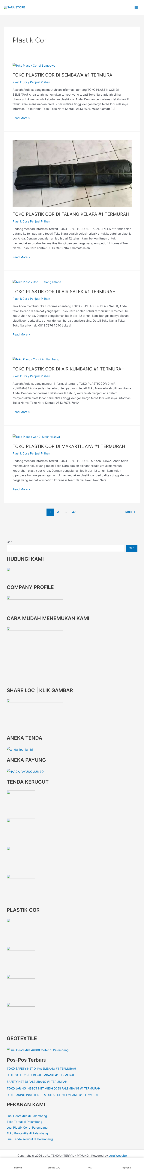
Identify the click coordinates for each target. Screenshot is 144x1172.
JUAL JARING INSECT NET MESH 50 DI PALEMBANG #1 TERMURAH (53, 1095)
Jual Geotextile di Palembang (27, 1116)
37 (74, 512)
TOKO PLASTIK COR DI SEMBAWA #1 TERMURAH (64, 75)
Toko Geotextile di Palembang (27, 1133)
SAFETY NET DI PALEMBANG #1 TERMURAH (37, 1082)
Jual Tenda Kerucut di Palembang (30, 1139)
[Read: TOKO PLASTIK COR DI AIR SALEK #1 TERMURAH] (37, 282)
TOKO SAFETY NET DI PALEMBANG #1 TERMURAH (41, 1068)
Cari (9, 542)
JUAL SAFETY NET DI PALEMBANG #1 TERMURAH (41, 1075)
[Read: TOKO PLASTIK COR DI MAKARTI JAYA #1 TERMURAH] (36, 436)
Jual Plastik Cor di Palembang (27, 1127)
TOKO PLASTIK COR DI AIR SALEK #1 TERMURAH (64, 291)
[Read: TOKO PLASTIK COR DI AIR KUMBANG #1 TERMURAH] (36, 359)
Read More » (21, 118)
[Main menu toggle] (136, 7)
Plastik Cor (20, 82)
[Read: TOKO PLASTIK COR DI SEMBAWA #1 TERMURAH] (34, 65)
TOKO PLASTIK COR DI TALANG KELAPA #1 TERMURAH (71, 214)
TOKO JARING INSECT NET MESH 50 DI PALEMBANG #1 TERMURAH (53, 1088)
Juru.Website (118, 1155)
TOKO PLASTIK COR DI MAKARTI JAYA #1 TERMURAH (69, 446)
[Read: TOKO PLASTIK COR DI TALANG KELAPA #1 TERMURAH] (72, 173)
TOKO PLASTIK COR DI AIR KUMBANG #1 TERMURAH (69, 369)
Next (130, 512)
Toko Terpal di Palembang (24, 1122)
